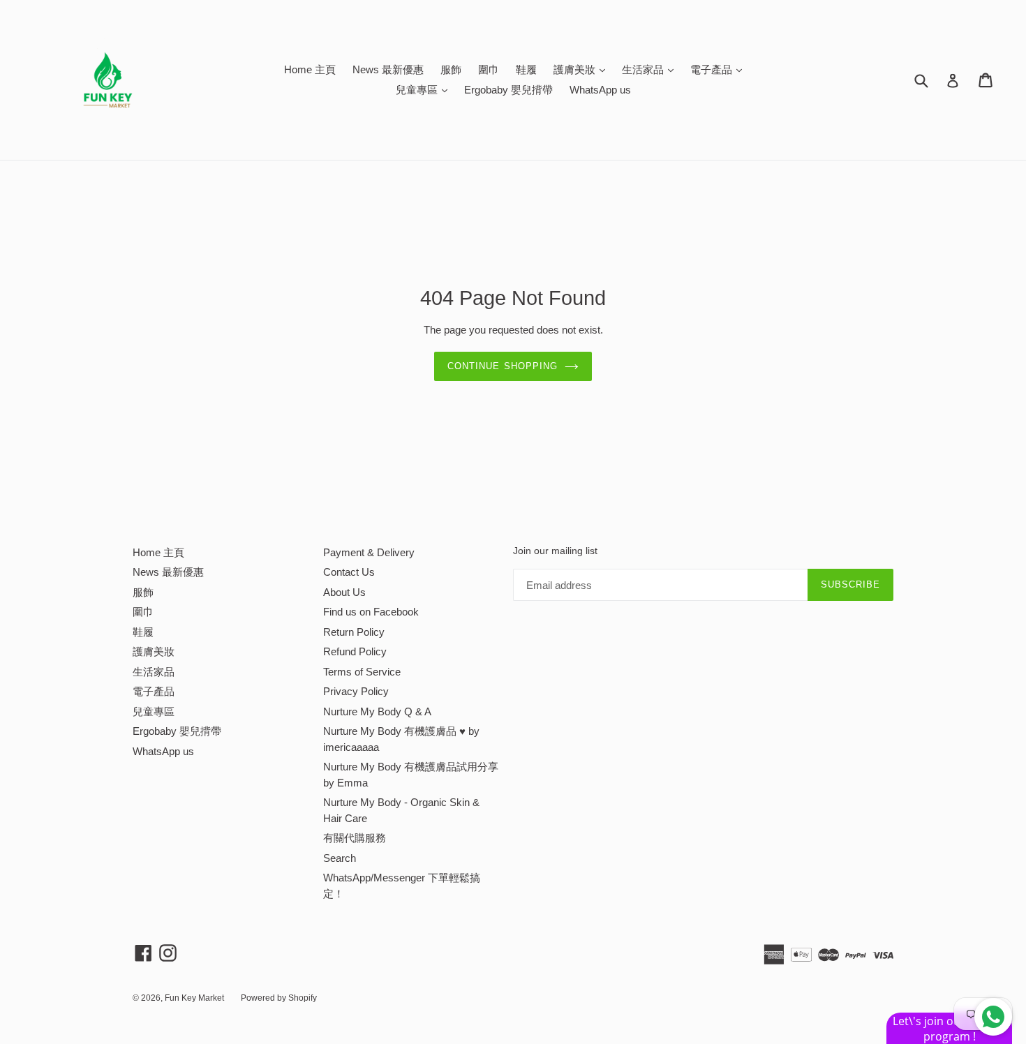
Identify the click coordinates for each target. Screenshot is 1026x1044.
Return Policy (354, 632)
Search (339, 858)
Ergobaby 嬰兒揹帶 (508, 90)
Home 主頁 (310, 69)
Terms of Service (362, 672)
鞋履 (526, 69)
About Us (344, 592)
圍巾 (488, 69)
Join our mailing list (555, 550)
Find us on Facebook (371, 612)
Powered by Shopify (279, 998)
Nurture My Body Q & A (377, 711)
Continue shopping (502, 366)
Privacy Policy (356, 691)
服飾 (450, 69)
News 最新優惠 (388, 69)
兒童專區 (425, 89)
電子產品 (719, 69)
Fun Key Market (194, 998)
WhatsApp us (600, 90)
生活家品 (651, 69)
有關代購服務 (354, 838)
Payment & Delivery (369, 552)
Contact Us (349, 572)
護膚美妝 (582, 69)
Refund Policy (355, 651)
